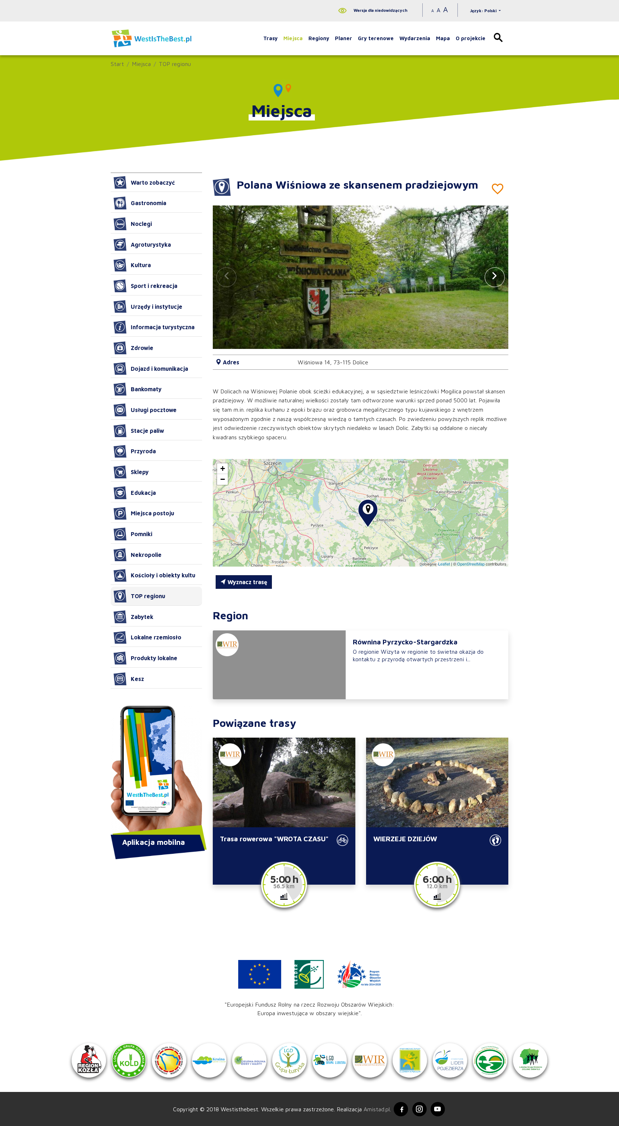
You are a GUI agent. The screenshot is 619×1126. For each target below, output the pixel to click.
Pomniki (141, 534)
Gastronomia (148, 203)
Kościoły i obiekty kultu (163, 575)
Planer (343, 38)
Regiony (318, 38)
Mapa (443, 38)
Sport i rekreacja (154, 286)
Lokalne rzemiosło (156, 637)
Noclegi (141, 224)
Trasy (270, 38)
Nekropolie (146, 555)
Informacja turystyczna (163, 327)
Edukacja (143, 492)
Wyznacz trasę (246, 582)
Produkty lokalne (154, 658)
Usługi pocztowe (154, 410)
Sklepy (140, 472)
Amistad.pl (377, 1109)
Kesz (137, 679)
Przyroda (143, 451)
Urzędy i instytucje (156, 306)
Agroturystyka (151, 244)
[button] (495, 277)
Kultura (141, 265)
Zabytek (142, 617)
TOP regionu (175, 64)
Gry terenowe (376, 38)
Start (117, 64)
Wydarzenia (414, 38)
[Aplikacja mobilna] (156, 771)
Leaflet (444, 564)
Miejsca (293, 38)
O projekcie (470, 38)
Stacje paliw (147, 430)
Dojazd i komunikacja (159, 368)
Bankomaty (146, 389)
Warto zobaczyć (153, 182)
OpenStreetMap (471, 564)
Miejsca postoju (152, 513)
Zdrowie (142, 348)
